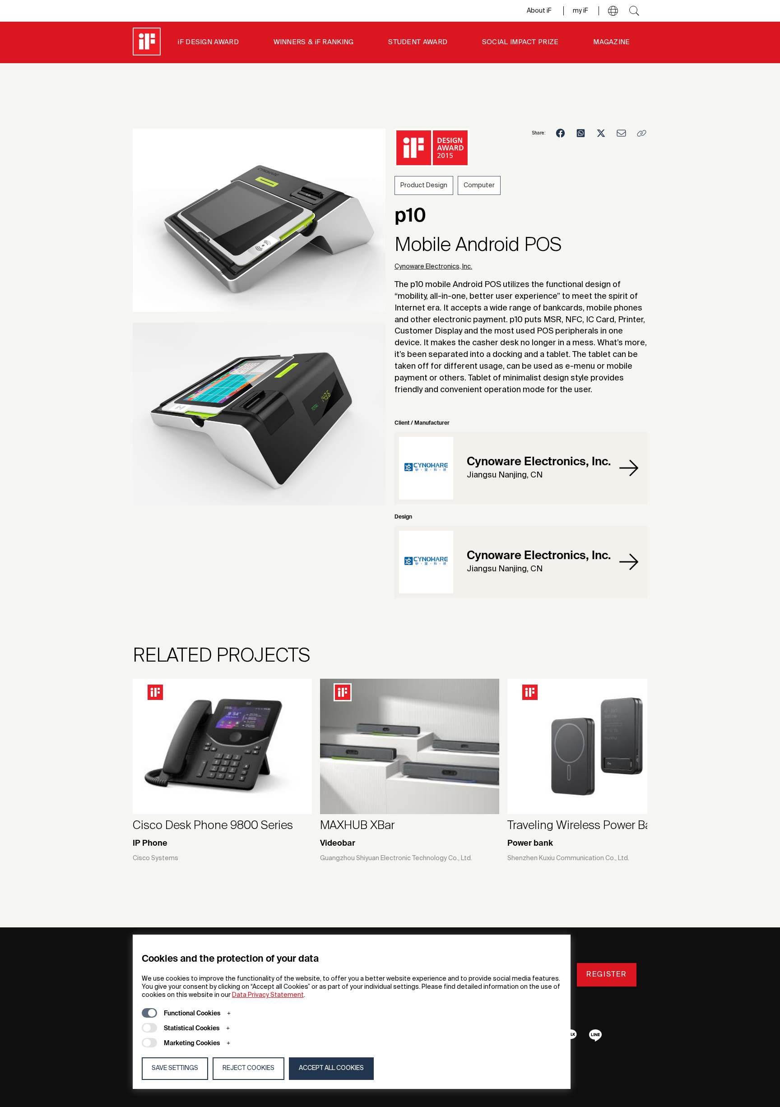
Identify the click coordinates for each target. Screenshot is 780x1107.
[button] (613, 11)
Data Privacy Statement (268, 995)
